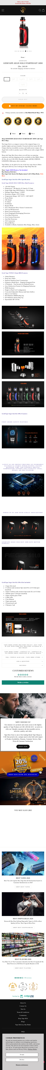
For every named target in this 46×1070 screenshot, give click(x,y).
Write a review (23, 682)
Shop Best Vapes (23, 886)
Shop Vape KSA (23, 1018)
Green (38, 79)
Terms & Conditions (23, 1012)
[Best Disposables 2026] (23, 904)
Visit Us (23, 1009)
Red (7, 79)
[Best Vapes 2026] (23, 863)
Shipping (20, 68)
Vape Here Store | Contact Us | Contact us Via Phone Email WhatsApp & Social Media (23, 652)
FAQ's (23, 1031)
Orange (23, 84)
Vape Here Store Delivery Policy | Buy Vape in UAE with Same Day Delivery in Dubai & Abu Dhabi (23, 646)
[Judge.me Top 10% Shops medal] (33, 986)
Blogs (23, 1021)
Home (22, 57)
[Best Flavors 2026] (23, 945)
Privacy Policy (32, 1049)
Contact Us (23, 1006)
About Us (23, 1003)
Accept (22, 1054)
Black (31, 79)
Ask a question (23, 661)
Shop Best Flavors (23, 968)
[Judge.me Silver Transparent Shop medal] (12, 986)
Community (23, 1015)
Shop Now (23, 746)
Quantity (23, 89)
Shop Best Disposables (23, 927)
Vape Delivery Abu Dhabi (23, 1024)
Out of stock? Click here (24, 105)
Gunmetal (22, 79)
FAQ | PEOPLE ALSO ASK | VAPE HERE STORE (23, 657)
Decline (22, 1059)
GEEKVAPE (23, 60)
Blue (13, 79)
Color (23, 75)
